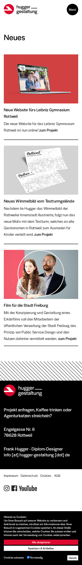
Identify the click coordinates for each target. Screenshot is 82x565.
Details (73, 558)
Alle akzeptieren (41, 542)
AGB (57, 475)
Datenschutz (29, 475)
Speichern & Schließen (41, 548)
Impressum (11, 475)
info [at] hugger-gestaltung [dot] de (37, 455)
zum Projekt (48, 130)
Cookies (45, 475)
